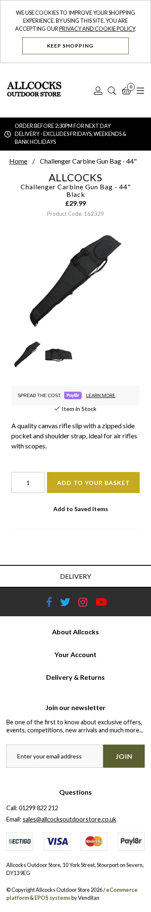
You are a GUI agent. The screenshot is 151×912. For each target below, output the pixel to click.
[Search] (112, 90)
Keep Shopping (71, 45)
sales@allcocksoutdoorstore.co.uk (69, 819)
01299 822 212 (38, 807)
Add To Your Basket (93, 482)
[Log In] (98, 90)
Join (124, 756)
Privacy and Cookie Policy (97, 28)
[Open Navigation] (140, 90)
